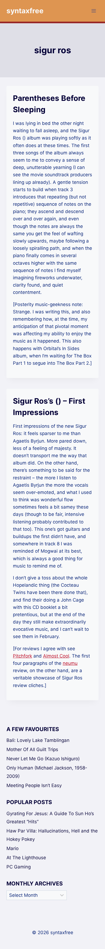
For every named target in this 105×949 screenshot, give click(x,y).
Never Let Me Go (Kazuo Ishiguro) (43, 758)
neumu (70, 663)
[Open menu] (94, 10)
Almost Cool (56, 656)
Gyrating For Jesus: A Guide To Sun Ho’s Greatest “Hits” (50, 818)
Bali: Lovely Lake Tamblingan (37, 740)
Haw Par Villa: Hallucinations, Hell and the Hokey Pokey (52, 835)
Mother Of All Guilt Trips (32, 749)
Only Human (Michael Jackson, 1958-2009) (46, 772)
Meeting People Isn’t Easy (34, 785)
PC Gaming (18, 867)
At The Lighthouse (26, 857)
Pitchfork (22, 656)
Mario (12, 848)
